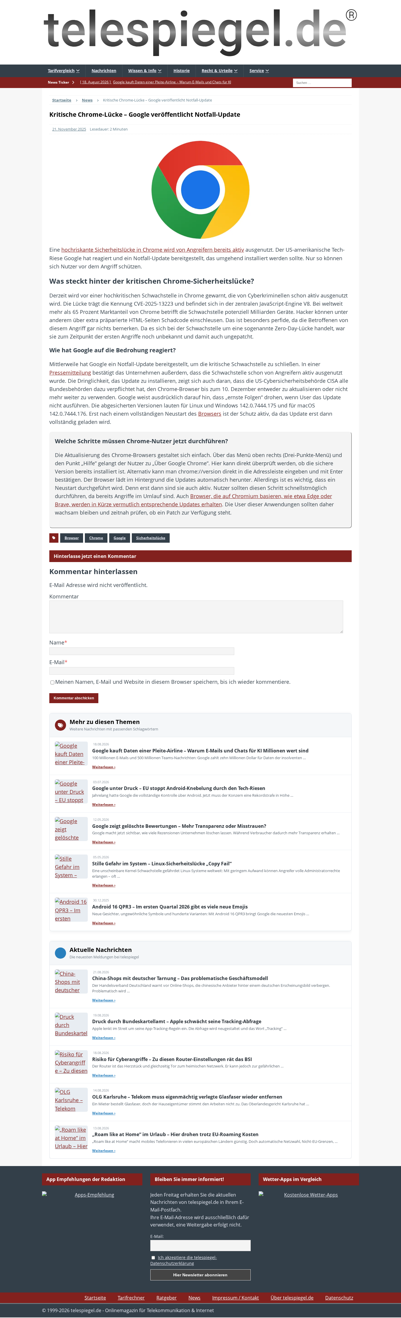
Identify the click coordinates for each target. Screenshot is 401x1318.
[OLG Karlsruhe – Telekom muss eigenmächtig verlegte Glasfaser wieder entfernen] (71, 1100)
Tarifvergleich (61, 70)
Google (120, 537)
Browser (72, 537)
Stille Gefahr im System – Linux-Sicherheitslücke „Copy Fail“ (162, 863)
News (194, 1298)
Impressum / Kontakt (235, 1298)
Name (56, 642)
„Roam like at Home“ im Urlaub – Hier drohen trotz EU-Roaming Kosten (175, 1134)
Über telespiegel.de (292, 1298)
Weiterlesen (103, 766)
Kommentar (64, 596)
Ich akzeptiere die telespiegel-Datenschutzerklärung (183, 1260)
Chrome (96, 537)
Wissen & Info (142, 70)
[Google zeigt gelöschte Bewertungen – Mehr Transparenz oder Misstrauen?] (71, 829)
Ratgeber (166, 1298)
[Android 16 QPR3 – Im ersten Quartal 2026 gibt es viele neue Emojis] (71, 910)
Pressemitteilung (70, 372)
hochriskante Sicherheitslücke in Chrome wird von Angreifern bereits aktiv (152, 249)
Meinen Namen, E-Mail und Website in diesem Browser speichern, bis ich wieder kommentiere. (173, 681)
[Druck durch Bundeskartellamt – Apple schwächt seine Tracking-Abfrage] (71, 1025)
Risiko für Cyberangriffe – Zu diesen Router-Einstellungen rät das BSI (172, 1059)
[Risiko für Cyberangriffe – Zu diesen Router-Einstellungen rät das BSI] (71, 1062)
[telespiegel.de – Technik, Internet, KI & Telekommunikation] (200, 32)
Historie (181, 70)
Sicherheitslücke (150, 537)
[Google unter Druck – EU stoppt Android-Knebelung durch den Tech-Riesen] (71, 791)
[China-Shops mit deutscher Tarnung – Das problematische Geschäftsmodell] (71, 982)
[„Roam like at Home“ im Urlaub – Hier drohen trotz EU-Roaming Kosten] (71, 1138)
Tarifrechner (131, 1298)
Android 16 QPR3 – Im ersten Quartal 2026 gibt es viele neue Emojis (170, 907)
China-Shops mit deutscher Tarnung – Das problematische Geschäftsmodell (180, 978)
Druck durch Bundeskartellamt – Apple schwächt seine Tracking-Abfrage (176, 1021)
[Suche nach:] (322, 82)
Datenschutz (339, 1298)
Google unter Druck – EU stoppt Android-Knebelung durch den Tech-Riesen (178, 788)
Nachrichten (104, 70)
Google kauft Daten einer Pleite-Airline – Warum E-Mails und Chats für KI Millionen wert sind (200, 750)
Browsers (209, 413)
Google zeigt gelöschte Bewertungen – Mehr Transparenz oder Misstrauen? (179, 826)
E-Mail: (157, 1236)
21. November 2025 (69, 129)
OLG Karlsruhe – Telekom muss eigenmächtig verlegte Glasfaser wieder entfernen (187, 1097)
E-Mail (57, 662)
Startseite (95, 1298)
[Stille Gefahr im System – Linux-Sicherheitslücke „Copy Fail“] (71, 867)
